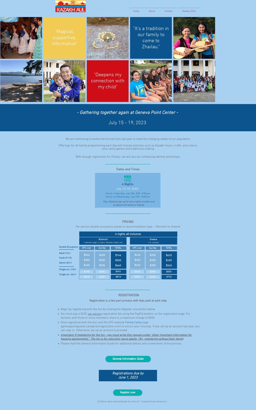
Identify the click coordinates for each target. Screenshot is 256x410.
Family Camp (133, 322)
